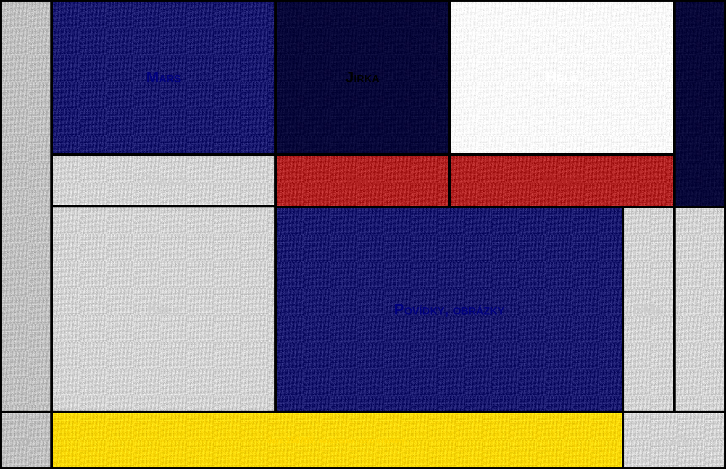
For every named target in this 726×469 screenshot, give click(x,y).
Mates (562, 180)
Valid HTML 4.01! (674, 443)
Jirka (362, 77)
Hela (562, 77)
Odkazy (164, 180)
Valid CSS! (674, 437)
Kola (163, 308)
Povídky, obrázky (449, 309)
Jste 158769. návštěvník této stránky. (337, 440)
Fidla (362, 180)
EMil (649, 309)
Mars (163, 77)
